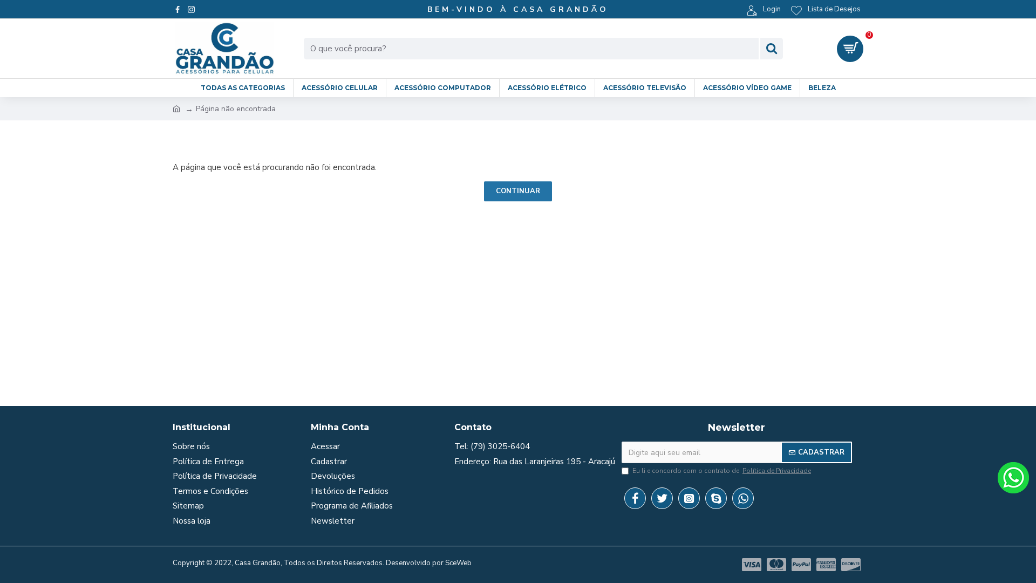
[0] (850, 49)
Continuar (518, 191)
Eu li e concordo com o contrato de (721, 470)
